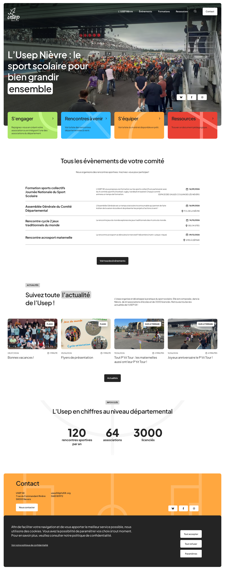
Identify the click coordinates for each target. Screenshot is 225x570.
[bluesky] (181, 97)
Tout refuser (191, 543)
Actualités (112, 378)
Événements (145, 11)
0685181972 (57, 496)
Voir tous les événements (112, 260)
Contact (210, 11)
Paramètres (191, 553)
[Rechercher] (195, 11)
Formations (164, 11)
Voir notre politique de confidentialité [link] (29, 545)
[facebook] (191, 97)
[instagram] (202, 97)
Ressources (182, 11)
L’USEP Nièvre (125, 11)
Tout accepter (191, 534)
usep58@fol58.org (61, 493)
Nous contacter (27, 507)
